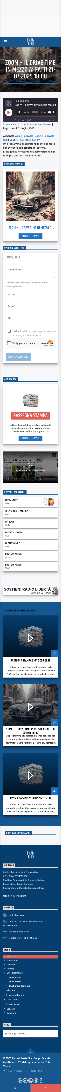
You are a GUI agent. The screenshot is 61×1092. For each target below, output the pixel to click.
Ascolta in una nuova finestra (35, 124)
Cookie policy (37, 1071)
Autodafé (9, 522)
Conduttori (14, 1004)
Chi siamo (12, 999)
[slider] (53, 112)
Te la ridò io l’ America (16, 511)
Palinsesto (12, 960)
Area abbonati (16, 995)
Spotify (13, 140)
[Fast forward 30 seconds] (29, 120)
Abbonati (11, 990)
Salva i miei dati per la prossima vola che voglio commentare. (35, 331)
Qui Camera (15, 981)
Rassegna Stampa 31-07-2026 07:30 (30, 660)
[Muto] (49, 112)
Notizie (10, 968)
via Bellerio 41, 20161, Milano (23, 938)
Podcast (11, 964)
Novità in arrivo (13, 554)
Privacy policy (14, 1071)
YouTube (25, 140)
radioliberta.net (17, 915)
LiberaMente (11, 500)
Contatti (11, 1009)
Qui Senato (14, 977)
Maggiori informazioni (30, 236)
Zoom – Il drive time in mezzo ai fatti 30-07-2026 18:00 (30, 731)
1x (23, 120)
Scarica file (9, 124)
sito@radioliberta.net (19, 931)
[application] (35, 112)
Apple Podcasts (24, 136)
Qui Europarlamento (19, 986)
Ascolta (11, 956)
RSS (5, 140)
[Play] (19, 112)
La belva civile (12, 543)
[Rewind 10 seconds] (17, 120)
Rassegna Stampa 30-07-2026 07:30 (30, 798)
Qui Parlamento (15, 973)
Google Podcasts (44, 136)
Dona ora (11, 1013)
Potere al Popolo (14, 532)
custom (36, 140)
